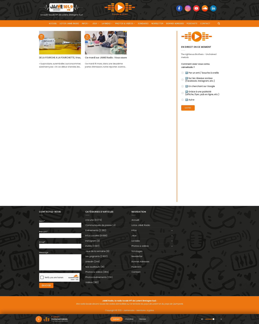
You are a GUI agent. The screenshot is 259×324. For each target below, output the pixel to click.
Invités (88, 246)
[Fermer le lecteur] (221, 319)
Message (43, 252)
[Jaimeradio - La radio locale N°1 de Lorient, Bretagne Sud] (61, 7)
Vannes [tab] (142, 319)
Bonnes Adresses (175, 23)
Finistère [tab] (129, 319)
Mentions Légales (145, 310)
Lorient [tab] (116, 319)
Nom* (42, 221)
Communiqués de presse (98, 225)
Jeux (94, 23)
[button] (219, 23)
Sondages (143, 23)
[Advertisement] (200, 154)
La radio (106, 23)
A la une (89, 220)
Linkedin (89, 261)
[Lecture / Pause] (39, 319)
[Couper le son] (202, 319)
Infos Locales (92, 235)
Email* (42, 242)
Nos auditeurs (92, 266)
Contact (205, 23)
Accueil (53, 23)
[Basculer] (172, 230)
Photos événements (96, 277)
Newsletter (157, 23)
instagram (90, 240)
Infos (84, 23)
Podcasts (192, 23)
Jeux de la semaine (95, 251)
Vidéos (89, 282)
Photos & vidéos (124, 23)
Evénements (91, 230)
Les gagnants (92, 256)
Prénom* (43, 231)
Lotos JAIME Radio (69, 23)
